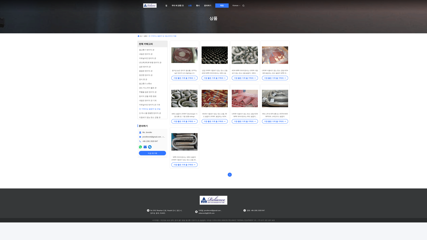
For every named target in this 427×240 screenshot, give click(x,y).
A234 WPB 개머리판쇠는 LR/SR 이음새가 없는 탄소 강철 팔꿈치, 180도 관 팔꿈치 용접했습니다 (245, 73)
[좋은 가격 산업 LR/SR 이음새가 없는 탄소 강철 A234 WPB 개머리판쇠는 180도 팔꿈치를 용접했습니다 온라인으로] (215, 55)
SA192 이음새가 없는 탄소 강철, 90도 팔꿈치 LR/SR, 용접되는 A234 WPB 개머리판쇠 (214, 116)
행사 (198, 5)
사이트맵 (155, 220)
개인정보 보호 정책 (167, 220)
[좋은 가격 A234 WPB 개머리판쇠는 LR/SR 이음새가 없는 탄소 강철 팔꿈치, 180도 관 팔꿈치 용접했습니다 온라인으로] (245, 55)
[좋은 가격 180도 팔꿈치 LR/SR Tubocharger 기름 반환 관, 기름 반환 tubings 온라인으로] (184, 98)
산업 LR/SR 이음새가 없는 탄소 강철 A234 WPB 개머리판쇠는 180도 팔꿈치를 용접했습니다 (214, 73)
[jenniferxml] (150, 147)
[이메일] (145, 147)
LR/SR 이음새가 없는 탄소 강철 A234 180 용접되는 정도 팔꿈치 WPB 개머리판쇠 (275, 73)
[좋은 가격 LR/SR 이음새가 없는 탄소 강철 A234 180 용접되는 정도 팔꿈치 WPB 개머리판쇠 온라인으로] (275, 55)
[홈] (150, 5)
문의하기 (207, 5)
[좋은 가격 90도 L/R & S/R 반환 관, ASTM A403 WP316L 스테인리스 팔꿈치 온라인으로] (275, 98)
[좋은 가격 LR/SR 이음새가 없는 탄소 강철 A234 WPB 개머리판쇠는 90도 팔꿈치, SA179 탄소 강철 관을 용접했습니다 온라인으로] (245, 98)
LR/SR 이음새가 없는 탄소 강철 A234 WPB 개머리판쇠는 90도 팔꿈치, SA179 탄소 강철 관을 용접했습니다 (245, 116)
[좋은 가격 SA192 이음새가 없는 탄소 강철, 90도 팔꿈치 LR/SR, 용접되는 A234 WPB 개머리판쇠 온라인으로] (215, 98)
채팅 (222, 5)
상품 (190, 5)
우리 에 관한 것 (178, 5)
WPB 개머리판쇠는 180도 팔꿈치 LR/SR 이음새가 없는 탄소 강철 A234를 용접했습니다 (184, 159)
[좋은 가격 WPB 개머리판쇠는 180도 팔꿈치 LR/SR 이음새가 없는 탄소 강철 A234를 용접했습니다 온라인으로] (184, 141)
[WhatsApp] (140, 147)
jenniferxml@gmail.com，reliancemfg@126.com (161, 137)
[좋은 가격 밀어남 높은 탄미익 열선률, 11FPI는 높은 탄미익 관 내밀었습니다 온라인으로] (184, 55)
